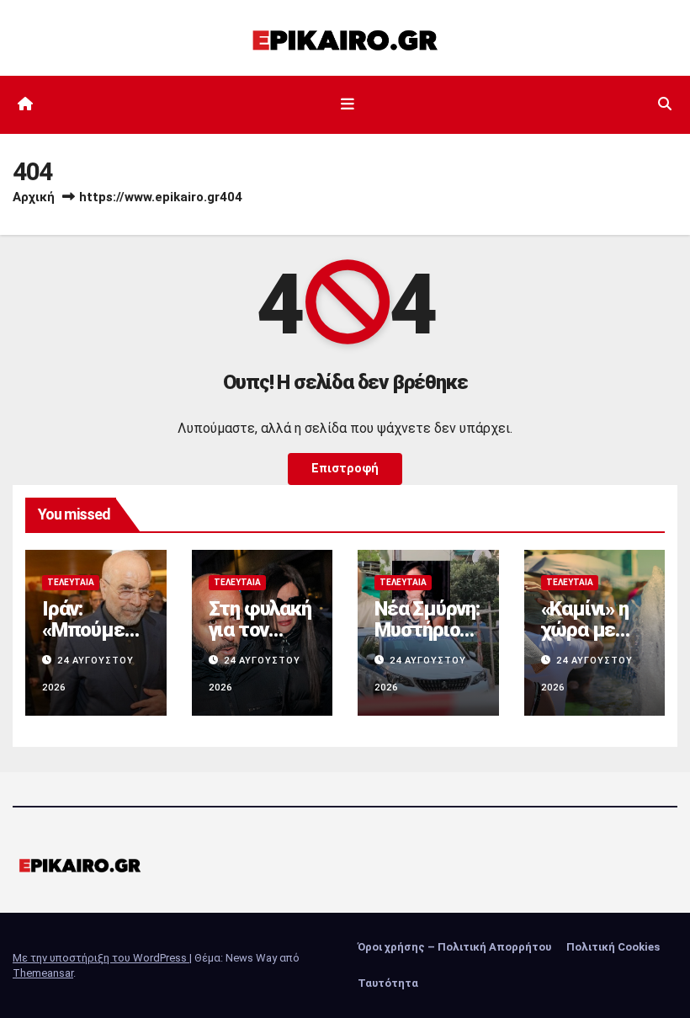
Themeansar (43, 973)
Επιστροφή (345, 468)
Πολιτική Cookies (613, 947)
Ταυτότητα (388, 983)
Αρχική (34, 197)
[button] (664, 104)
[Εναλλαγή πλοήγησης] (348, 104)
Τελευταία (70, 582)
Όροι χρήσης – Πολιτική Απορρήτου (454, 947)
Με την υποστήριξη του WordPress (101, 957)
